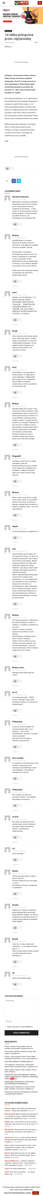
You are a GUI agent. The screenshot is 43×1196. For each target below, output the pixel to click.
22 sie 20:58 (14, 1157)
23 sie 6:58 (23, 1149)
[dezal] (21, 15)
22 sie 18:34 (32, 1168)
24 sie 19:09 (32, 1118)
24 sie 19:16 (30, 1110)
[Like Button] (7, 168)
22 (37, 42)
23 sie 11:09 (18, 1142)
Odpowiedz (15, 229)
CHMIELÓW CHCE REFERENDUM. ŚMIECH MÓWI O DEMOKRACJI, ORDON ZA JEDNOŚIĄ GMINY (21, 1077)
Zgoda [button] (36, 1193)
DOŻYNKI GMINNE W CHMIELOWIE (17, 1061)
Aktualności (8, 31)
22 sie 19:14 (28, 1165)
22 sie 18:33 (18, 1174)
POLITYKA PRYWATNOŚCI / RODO (17, 1193)
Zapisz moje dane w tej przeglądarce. (20, 1027)
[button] (40, 3)
